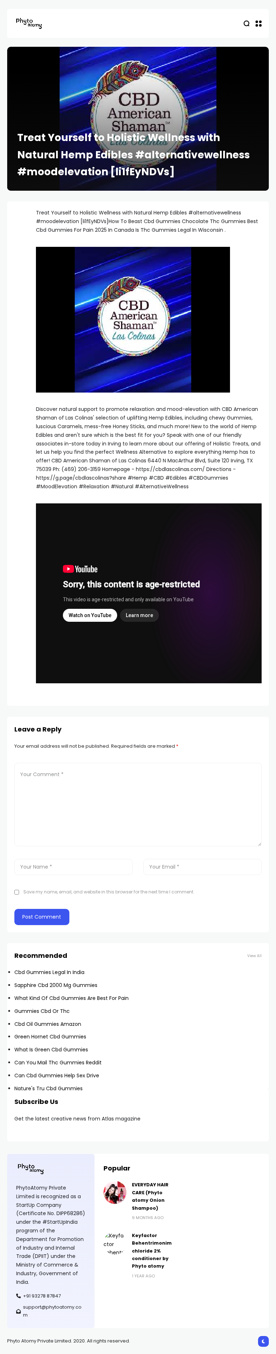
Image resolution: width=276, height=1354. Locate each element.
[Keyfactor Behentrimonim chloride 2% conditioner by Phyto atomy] (115, 1243)
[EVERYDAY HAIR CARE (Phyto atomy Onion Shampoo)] (115, 1192)
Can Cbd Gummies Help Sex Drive (56, 1075)
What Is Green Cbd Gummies (51, 1049)
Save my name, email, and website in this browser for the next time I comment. (108, 892)
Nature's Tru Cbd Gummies (48, 1088)
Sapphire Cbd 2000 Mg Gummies (55, 985)
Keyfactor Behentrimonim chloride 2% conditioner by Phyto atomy (152, 1250)
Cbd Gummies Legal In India (49, 972)
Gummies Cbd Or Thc (42, 1011)
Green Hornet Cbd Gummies (50, 1036)
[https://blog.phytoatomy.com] (28, 23)
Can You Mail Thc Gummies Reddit (58, 1062)
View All (254, 956)
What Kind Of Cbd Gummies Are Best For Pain (71, 998)
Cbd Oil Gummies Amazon (47, 1024)
